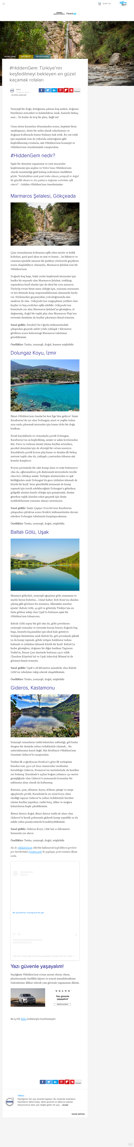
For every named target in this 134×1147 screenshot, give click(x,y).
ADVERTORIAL (10, 56)
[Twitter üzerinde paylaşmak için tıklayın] (48, 90)
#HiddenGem (25, 848)
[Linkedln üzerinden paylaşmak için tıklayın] (54, 90)
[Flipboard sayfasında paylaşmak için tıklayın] (66, 90)
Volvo (18, 89)
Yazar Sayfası (78, 1114)
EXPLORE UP (26, 56)
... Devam (64, 1105)
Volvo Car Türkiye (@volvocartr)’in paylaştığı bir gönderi (36, 956)
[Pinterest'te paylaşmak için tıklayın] (61, 90)
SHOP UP (107, 4)
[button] (4, 4)
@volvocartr (35, 852)
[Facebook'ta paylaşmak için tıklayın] (42, 90)
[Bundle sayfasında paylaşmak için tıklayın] (71, 90)
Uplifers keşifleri (42, 56)
